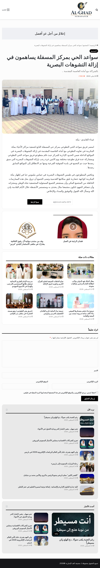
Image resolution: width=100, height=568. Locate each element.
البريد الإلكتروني (92, 381)
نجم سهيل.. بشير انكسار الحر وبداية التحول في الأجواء (58, 429)
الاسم (96, 370)
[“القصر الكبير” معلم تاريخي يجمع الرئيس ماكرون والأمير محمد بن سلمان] (87, 479)
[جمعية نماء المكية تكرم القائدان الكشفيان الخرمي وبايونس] (50, 300)
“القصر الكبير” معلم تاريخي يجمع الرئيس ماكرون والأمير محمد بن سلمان (51, 475)
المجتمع (86, 45)
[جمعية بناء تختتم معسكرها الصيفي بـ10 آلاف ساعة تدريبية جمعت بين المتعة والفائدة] (80, 300)
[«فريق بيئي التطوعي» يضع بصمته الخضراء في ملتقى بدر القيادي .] (19, 300)
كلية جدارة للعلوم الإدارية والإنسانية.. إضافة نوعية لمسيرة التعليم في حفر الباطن (48, 487)
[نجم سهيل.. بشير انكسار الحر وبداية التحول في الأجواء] (87, 432)
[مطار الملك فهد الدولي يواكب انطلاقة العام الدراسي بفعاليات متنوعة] (80, 271)
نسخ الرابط (35, 202)
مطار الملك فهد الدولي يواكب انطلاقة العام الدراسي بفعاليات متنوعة (82, 283)
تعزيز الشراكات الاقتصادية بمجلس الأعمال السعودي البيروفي (55, 440)
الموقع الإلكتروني (42, 381)
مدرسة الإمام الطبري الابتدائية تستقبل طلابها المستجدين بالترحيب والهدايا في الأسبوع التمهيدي (20, 283)
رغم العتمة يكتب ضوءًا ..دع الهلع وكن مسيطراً (61, 417)
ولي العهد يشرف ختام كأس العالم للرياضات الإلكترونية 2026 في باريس (51, 452)
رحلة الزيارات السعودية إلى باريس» (64, 463)
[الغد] (81, 9)
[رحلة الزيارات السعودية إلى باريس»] (87, 467)
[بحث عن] (96, 11)
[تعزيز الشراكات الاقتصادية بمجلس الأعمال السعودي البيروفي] (87, 444)
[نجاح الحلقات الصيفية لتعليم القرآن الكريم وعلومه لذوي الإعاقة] (50, 271)
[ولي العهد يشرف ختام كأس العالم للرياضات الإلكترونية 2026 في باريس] (87, 456)
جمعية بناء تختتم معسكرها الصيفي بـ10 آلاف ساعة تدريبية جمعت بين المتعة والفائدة (81, 313)
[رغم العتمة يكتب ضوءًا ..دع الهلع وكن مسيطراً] (87, 421)
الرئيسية (93, 45)
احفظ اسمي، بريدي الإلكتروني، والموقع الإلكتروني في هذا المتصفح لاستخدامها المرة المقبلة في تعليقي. (59, 393)
